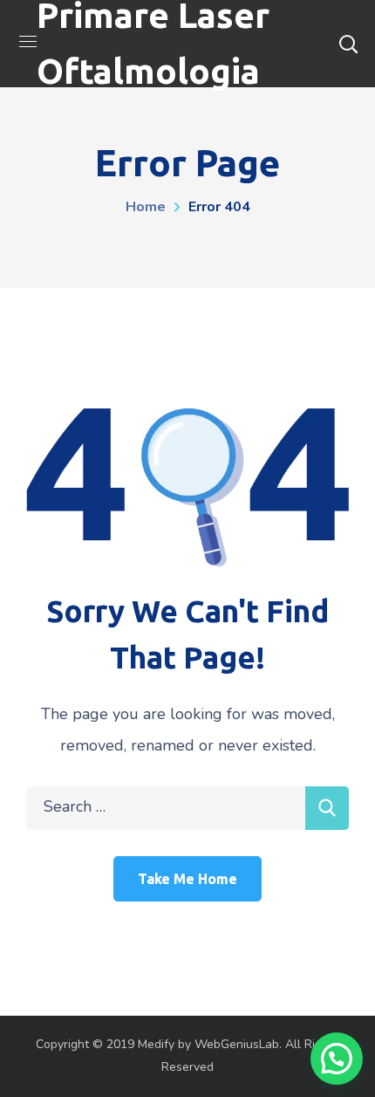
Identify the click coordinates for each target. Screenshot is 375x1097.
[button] (336, 1058)
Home (146, 206)
